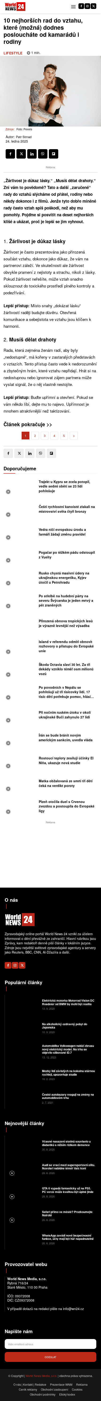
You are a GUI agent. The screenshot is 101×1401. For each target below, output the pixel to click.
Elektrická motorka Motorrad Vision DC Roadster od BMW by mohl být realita (68, 1002)
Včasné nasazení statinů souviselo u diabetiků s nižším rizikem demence (66, 1143)
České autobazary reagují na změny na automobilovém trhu (68, 1096)
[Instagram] (87, 6)
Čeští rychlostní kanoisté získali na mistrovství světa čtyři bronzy (67, 509)
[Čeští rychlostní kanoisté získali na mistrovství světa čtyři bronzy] (20, 510)
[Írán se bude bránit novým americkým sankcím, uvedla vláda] (20, 739)
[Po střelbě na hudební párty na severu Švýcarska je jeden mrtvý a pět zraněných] (20, 602)
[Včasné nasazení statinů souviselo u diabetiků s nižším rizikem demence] (23, 1145)
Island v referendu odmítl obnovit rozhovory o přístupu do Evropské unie (66, 646)
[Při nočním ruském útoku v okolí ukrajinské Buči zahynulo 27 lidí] (20, 716)
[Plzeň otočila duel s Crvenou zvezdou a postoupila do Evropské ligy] (20, 807)
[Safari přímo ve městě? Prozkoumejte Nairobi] (23, 1215)
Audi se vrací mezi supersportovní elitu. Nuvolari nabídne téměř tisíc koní (68, 1166)
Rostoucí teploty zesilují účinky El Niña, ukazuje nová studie (66, 760)
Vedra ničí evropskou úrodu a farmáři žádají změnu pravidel (62, 532)
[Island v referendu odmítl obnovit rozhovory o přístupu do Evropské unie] (20, 647)
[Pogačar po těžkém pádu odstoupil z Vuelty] (20, 556)
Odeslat (50, 1357)
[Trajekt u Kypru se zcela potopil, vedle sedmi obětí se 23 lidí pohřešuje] (20, 487)
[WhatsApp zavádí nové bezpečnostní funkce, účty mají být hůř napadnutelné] (23, 1238)
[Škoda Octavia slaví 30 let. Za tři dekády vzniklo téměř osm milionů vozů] (20, 670)
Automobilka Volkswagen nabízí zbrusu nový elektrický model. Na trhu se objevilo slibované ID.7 (68, 1049)
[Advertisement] (50, 854)
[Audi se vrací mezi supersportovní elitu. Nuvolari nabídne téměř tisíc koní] (23, 1168)
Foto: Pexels (24, 129)
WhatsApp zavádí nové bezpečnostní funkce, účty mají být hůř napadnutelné (68, 1237)
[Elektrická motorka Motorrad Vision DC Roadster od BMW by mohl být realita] (23, 1004)
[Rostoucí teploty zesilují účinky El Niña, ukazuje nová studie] (20, 762)
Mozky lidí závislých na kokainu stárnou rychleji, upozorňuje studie (68, 1072)
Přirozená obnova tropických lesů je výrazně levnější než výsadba (66, 623)
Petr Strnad (23, 137)
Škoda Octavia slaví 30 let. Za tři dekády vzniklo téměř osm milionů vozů (66, 669)
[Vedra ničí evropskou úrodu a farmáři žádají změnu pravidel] (20, 533)
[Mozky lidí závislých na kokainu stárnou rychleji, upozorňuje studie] (23, 1074)
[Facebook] (81, 6)
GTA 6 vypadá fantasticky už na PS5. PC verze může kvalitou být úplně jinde (67, 1190)
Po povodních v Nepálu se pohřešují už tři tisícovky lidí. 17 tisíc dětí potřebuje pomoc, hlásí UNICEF (65, 694)
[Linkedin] (32, 154)
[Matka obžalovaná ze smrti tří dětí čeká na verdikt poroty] (20, 784)
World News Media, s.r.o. (41, 1376)
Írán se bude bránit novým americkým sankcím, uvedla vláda (66, 737)
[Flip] (53, 154)
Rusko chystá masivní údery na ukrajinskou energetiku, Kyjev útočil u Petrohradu (64, 578)
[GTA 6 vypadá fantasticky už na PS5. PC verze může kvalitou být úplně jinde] (23, 1192)
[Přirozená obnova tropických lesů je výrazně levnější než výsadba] (20, 624)
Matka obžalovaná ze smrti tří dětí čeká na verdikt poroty (66, 783)
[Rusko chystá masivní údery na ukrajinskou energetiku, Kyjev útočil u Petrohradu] (20, 579)
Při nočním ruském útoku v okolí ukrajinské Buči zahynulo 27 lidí (65, 714)
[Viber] (42, 154)
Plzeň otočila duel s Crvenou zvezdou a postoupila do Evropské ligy (66, 806)
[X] (93, 6)
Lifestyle (13, 53)
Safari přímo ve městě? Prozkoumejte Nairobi (67, 1213)
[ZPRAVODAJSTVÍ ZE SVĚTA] (15, 7)
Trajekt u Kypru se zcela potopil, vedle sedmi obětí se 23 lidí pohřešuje (64, 486)
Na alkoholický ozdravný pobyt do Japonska (64, 1025)
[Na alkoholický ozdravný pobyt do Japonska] (23, 1027)
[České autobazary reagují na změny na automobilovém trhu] (23, 1098)
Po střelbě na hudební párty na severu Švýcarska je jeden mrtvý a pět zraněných (66, 600)
